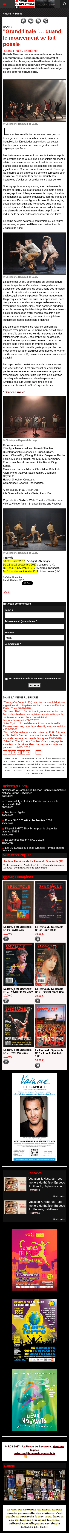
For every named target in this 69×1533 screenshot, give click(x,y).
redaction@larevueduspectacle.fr (34, 1453)
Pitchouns (30, 761)
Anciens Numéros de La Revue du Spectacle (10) (33, 861)
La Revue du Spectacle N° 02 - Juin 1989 (49, 928)
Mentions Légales (15, 797)
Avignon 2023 (24, 770)
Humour (12, 761)
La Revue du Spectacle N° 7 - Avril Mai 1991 (17, 1051)
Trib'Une (45, 764)
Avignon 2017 (58, 761)
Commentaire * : (13, 644)
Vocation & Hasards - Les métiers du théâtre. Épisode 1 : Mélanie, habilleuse (46, 1205)
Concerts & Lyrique (26, 758)
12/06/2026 (34, 1190)
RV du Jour (55, 764)
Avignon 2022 (11, 770)
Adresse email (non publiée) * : (21, 621)
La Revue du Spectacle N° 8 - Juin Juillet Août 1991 (49, 1053)
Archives (45, 767)
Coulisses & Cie (22, 767)
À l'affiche (40, 758)
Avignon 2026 (37, 773)
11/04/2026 (34, 1213)
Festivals (20, 761)
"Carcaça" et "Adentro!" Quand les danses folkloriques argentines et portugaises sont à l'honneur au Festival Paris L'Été (34, 705)
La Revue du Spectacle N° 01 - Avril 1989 (17, 928)
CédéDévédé (34, 764)
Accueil (7, 13)
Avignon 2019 (22, 764)
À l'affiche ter (50, 770)
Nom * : (9, 610)
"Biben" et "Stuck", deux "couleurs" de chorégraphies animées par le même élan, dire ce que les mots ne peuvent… (33, 744)
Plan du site (15, 1457)
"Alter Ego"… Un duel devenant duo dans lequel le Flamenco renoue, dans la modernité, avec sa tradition (34, 725)
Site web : (10, 632)
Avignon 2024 (37, 770)
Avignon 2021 (56, 767)
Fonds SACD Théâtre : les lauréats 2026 (28, 805)
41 (38, 752)
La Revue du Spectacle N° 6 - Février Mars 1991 (49, 990)
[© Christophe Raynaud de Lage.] (34, 80)
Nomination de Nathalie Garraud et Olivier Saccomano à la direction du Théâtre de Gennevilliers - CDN (33, 847)
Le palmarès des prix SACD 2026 (24, 825)
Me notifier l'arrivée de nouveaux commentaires (35, 678)
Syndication (34, 1457)
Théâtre (7, 758)
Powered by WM (51, 1457)
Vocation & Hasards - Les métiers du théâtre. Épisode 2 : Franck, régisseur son (46, 1182)
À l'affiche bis (51, 758)
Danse (18, 13)
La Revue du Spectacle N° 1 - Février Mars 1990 (18, 990)
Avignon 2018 (9, 764)
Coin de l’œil (36, 767)
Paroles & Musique (43, 761)
